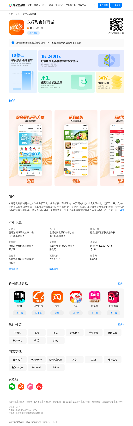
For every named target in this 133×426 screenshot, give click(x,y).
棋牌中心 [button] (17, 340)
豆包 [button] (93, 359)
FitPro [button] (56, 367)
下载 (21, 313)
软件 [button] (17, 14)
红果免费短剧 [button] (55, 359)
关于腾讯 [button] (13, 402)
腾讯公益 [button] (67, 402)
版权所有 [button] (76, 402)
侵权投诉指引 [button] (108, 402)
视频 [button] (36, 332)
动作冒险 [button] (93, 332)
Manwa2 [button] (36, 367)
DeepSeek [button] (36, 359)
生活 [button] (36, 340)
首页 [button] (11, 14)
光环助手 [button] (17, 359)
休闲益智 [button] (112, 332)
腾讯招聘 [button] (57, 402)
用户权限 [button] (86, 402)
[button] (17, 5)
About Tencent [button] (25, 402)
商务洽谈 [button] (47, 402)
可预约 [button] (17, 332)
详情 (57, 313)
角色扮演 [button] (74, 332)
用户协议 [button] (119, 402)
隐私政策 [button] (54, 268)
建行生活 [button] (112, 359)
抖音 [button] (74, 359)
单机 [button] (55, 332)
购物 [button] (55, 340)
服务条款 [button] (38, 402)
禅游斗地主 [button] (17, 367)
